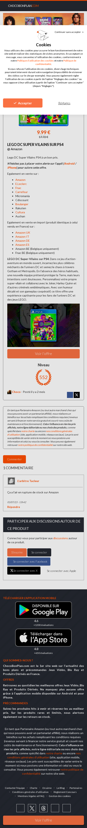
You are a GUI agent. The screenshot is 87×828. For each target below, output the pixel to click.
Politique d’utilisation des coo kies (35, 60)
